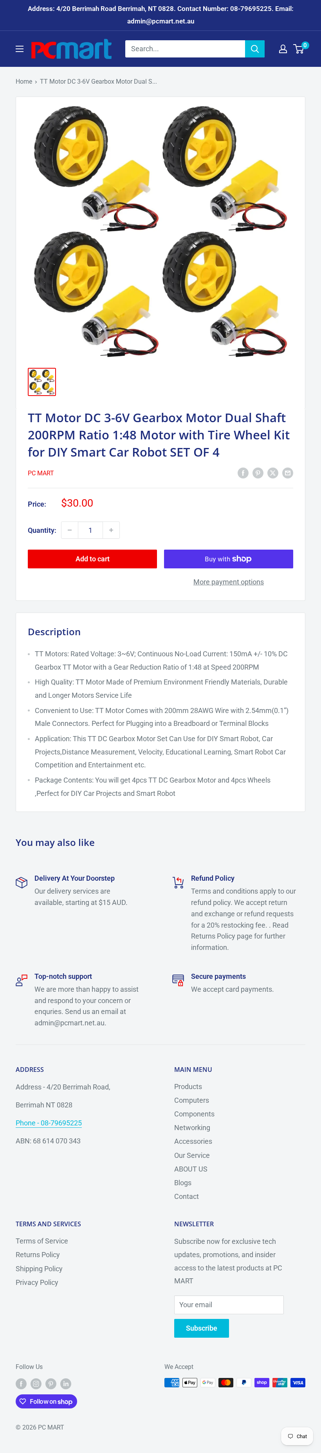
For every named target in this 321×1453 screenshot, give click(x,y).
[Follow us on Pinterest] (50, 1384)
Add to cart (93, 559)
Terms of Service (42, 1241)
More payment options (228, 582)
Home (24, 81)
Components (194, 1114)
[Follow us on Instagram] (36, 1384)
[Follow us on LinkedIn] (65, 1384)
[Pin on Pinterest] (257, 472)
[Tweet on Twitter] (272, 472)
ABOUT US (190, 1169)
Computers (191, 1100)
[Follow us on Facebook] (21, 1384)
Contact (186, 1196)
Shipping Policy (39, 1269)
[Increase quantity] (111, 530)
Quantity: (42, 530)
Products (188, 1086)
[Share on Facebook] (243, 472)
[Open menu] (19, 49)
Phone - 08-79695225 (49, 1123)
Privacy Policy (37, 1282)
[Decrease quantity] (69, 530)
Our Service (192, 1155)
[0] (299, 49)
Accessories (193, 1141)
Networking (192, 1127)
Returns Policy (38, 1255)
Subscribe (201, 1328)
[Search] (255, 48)
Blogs (182, 1183)
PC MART (41, 473)
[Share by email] (287, 472)
